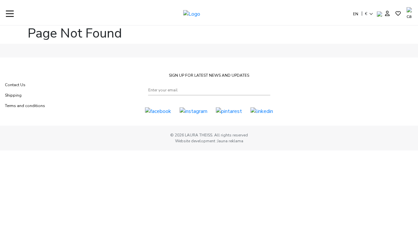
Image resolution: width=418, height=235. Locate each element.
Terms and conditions (25, 105)
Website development (195, 141)
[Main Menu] (9, 13)
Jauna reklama (230, 141)
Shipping (13, 95)
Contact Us (15, 84)
